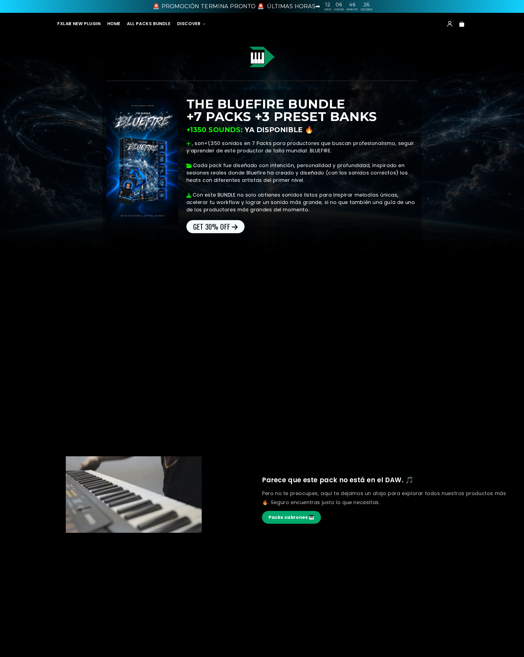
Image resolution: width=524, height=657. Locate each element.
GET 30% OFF (212, 226)
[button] (191, 24)
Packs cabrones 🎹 (291, 517)
